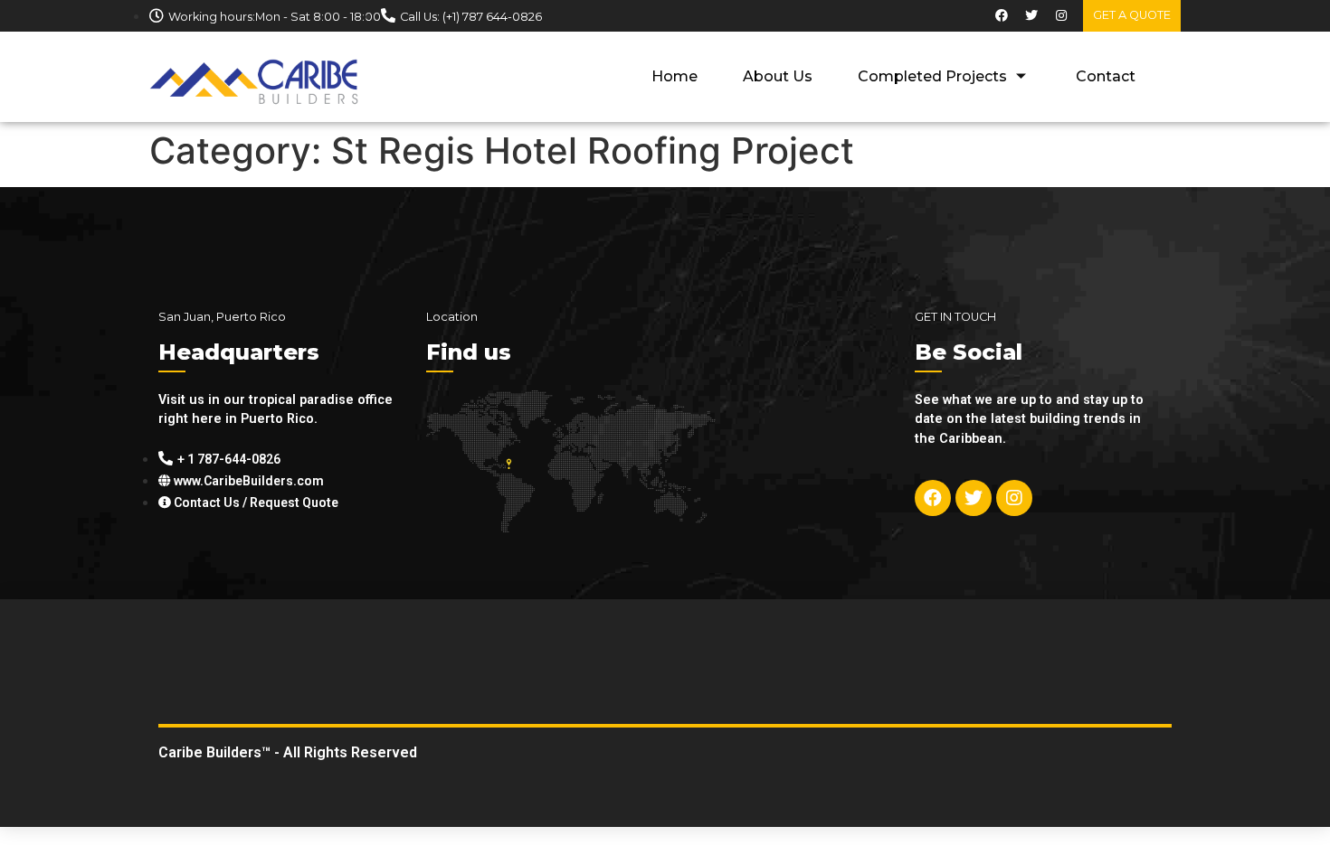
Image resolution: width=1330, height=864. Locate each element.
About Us (777, 76)
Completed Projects (932, 76)
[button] (1132, 16)
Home (674, 76)
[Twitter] (1031, 15)
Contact (1105, 76)
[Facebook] (1001, 15)
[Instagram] (1061, 15)
